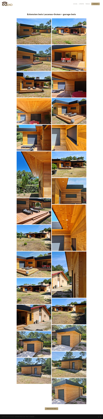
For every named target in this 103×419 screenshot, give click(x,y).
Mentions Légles (22, 416)
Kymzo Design (17, 416)
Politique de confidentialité (30, 416)
